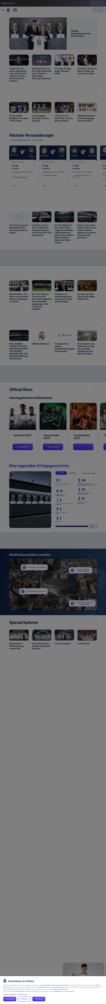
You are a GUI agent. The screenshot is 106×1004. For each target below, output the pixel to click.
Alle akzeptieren (9, 999)
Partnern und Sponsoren (61, 989)
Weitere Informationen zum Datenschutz (15, 994)
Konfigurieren (24, 999)
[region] (53, 990)
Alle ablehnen (39, 999)
